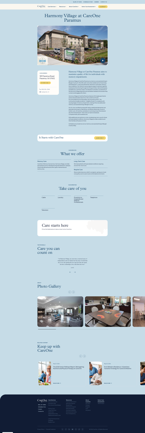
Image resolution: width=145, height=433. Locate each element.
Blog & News (69, 405)
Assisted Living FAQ (71, 410)
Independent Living (53, 413)
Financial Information (71, 401)
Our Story (88, 403)
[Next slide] (75, 272)
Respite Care (51, 422)
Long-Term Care (52, 410)
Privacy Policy (40, 429)
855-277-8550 (78, 1)
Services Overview (52, 401)
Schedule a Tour (87, 1)
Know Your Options (70, 403)
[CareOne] (41, 6)
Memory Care (51, 408)
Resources (62, 6)
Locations (102, 6)
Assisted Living (52, 403)
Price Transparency (71, 413)
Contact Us (104, 1)
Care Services (51, 6)
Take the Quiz (101, 403)
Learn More (99, 138)
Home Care (51, 412)
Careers (96, 1)
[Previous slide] (70, 272)
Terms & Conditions (51, 429)
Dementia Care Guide (71, 412)
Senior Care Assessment (88, 6)
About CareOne (73, 6)
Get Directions (44, 82)
